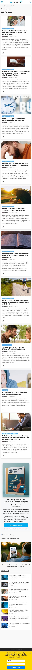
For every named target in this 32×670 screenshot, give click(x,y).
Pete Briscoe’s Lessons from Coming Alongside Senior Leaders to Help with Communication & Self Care (15, 437)
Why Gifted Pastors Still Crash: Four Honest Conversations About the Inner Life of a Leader (19, 604)
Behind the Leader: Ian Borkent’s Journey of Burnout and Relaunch (13, 209)
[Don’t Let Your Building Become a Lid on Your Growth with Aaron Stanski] (4, 612)
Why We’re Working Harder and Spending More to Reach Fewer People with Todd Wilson (19, 584)
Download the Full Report (16, 525)
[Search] (30, 2)
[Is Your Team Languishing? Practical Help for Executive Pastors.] (16, 379)
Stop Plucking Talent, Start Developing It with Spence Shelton (18, 597)
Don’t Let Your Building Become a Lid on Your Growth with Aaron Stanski (18, 611)
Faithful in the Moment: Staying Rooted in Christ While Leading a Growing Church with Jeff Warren (15, 73)
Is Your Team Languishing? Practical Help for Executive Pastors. (14, 393)
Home (2, 5)
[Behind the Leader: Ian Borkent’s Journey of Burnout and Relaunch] (16, 195)
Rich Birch (6, 36)
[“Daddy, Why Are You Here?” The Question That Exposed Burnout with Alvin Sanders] (4, 618)
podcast (5, 28)
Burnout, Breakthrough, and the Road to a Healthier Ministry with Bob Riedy (15, 164)
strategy (11, 28)
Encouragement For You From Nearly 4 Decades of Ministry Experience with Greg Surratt (15, 255)
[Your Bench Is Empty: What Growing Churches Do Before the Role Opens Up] (4, 577)
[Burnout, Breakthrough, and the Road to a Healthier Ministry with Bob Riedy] (16, 150)
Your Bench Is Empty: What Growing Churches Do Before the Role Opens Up (18, 576)
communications (7, 345)
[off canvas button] (2, 2)
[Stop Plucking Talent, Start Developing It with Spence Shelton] (4, 598)
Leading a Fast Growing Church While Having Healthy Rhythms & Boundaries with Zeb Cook (15, 302)
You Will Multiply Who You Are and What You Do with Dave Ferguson (19, 624)
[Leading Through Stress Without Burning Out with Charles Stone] (16, 105)
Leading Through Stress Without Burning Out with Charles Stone (13, 119)
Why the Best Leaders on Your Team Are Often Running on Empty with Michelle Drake (14, 32)
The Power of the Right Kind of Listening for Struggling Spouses (13, 348)
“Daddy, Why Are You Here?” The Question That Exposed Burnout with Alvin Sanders (19, 617)
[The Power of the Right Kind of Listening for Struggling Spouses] (16, 334)
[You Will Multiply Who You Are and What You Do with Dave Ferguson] (4, 625)
